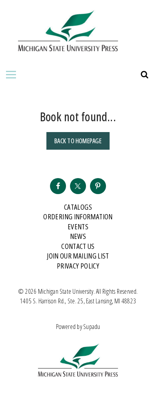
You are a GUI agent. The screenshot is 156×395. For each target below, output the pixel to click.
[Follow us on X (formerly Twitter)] (78, 186)
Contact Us (78, 246)
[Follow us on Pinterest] (98, 186)
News (78, 236)
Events (78, 226)
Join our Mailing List (78, 256)
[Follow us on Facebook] (58, 186)
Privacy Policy (78, 266)
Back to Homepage (78, 140)
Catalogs (78, 207)
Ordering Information (77, 216)
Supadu (91, 326)
